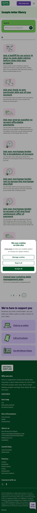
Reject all (18, 263)
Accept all (18, 269)
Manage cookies (18, 257)
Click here (8, 249)
